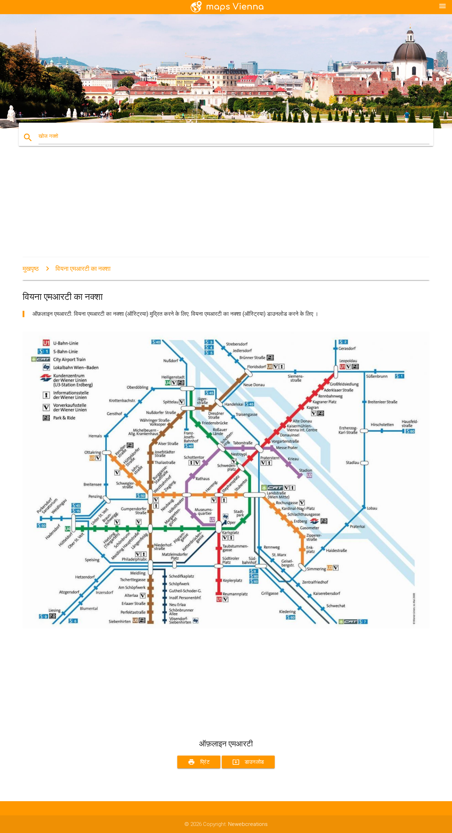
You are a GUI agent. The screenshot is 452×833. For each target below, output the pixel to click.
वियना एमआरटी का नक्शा (83, 268)
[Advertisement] (226, 207)
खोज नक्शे (48, 136)
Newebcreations (248, 824)
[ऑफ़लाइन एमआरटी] (226, 627)
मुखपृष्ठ (31, 268)
